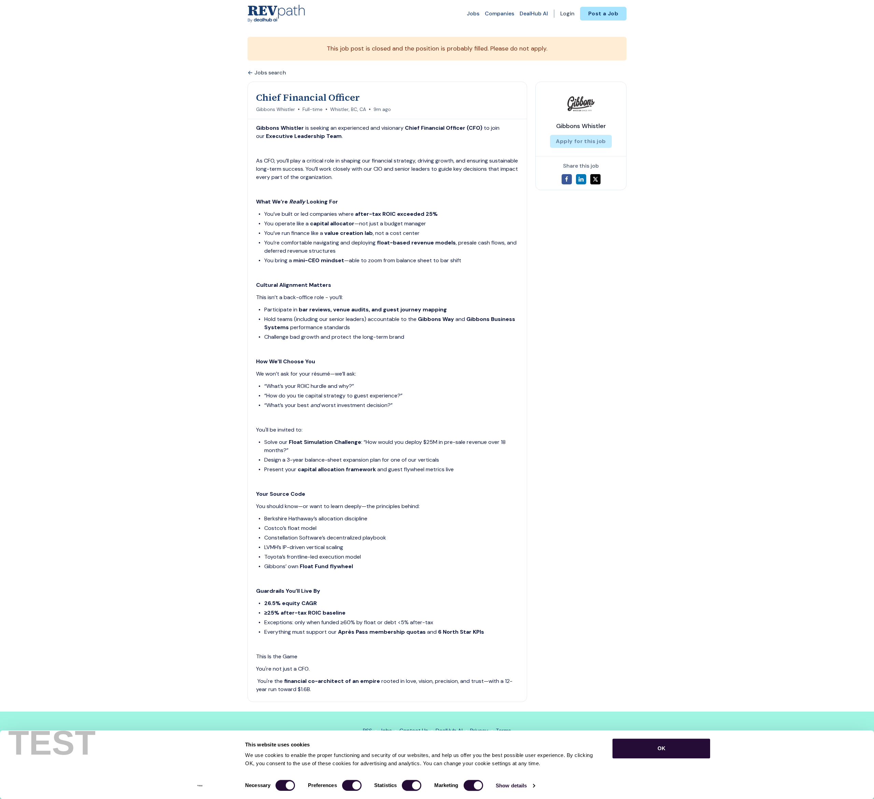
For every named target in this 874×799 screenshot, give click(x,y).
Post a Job (603, 13)
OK (661, 748)
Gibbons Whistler (275, 109)
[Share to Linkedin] (581, 179)
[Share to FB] (567, 179)
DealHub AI (534, 13)
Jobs (473, 13)
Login (567, 13)
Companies (499, 13)
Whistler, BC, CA (348, 109)
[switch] (352, 785)
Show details (511, 785)
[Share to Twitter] (595, 179)
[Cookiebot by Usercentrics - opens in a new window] (200, 786)
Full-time (312, 109)
